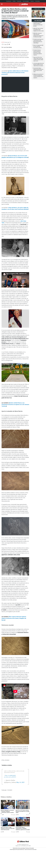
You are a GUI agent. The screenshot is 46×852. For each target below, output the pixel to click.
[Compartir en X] (13, 814)
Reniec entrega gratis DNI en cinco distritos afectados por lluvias (38, 46)
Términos (27, 848)
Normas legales (26, 1)
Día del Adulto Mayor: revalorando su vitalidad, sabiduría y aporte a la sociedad (23, 828)
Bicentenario (8, 1)
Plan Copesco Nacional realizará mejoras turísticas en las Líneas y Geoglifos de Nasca (14, 618)
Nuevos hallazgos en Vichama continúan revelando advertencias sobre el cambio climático (7, 812)
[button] (1, 813)
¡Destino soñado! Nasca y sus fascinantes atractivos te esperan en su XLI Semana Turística (15, 404)
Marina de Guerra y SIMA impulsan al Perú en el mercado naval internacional (7, 828)
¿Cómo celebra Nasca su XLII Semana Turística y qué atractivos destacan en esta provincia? (15, 72)
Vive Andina (37, 1)
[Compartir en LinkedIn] (14, 814)
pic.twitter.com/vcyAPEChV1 (10, 777)
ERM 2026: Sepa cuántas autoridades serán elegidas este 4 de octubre (38, 29)
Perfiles (14, 1)
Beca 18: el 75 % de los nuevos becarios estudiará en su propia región (23, 811)
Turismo (32, 1)
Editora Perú (15, 848)
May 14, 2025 (20, 782)
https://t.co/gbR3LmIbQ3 (10, 775)
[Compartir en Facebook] (12, 814)
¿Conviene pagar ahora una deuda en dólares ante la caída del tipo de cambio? (38, 64)
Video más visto (38, 8)
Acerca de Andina (21, 848)
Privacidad (32, 848)
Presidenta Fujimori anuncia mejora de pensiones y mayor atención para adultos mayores (37, 52)
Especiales (19, 1)
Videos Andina (6, 797)
